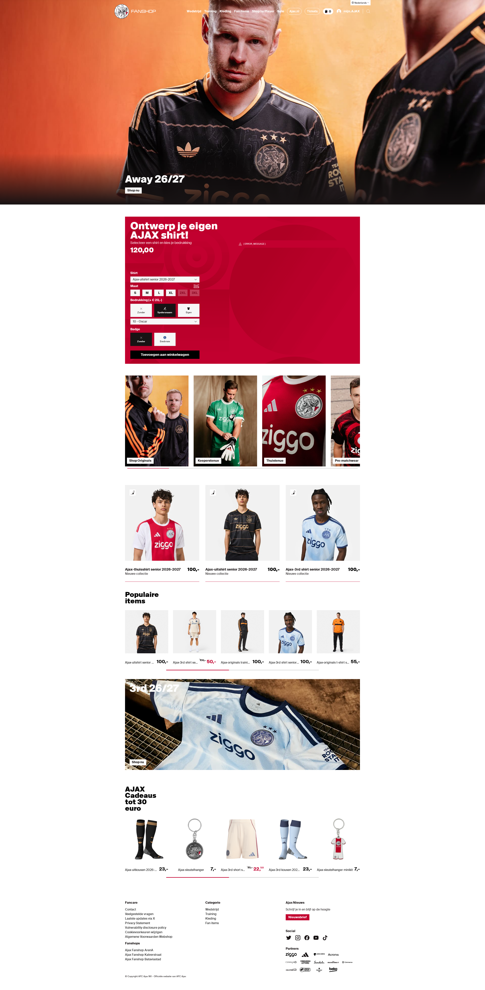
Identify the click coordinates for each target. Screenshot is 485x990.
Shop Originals (140, 461)
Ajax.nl (294, 11)
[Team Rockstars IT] (333, 962)
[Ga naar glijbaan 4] (330, 772)
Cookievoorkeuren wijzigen (143, 932)
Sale (280, 11)
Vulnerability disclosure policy (145, 928)
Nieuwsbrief (297, 917)
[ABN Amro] (319, 954)
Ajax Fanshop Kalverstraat (143, 955)
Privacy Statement (137, 923)
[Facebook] (307, 938)
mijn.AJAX (351, 11)
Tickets (312, 11)
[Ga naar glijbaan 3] (271, 772)
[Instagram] (298, 938)
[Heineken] (319, 969)
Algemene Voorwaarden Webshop (148, 937)
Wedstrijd (194, 11)
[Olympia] (291, 969)
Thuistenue (274, 461)
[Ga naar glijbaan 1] (154, 772)
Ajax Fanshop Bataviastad (143, 959)
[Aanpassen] (133, 493)
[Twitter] (289, 938)
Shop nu (133, 190)
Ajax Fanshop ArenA (139, 950)
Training (210, 11)
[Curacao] (291, 962)
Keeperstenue (208, 461)
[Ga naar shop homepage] (135, 11)
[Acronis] (333, 954)
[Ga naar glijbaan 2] (213, 772)
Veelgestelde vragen (139, 914)
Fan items (241, 11)
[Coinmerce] (347, 962)
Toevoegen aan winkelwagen (165, 354)
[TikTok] (325, 938)
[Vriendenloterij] (305, 962)
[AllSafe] (305, 969)
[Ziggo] (291, 954)
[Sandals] (319, 962)
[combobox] (164, 279)
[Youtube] (316, 938)
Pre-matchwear (346, 461)
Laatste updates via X (140, 919)
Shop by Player (263, 11)
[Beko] (333, 969)
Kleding (225, 11)
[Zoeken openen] (368, 11)
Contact (130, 909)
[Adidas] (305, 954)
